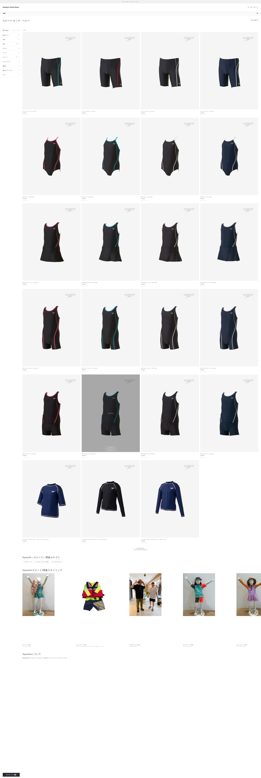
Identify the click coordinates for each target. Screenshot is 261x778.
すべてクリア (17, 30)
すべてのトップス (28, 561)
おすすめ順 (254, 20)
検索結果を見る (11, 774)
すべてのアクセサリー (57, 561)
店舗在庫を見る (111, 450)
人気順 (248, 25)
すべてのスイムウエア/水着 (41, 561)
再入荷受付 (111, 447)
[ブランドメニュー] (257, 13)
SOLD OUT (111, 413)
